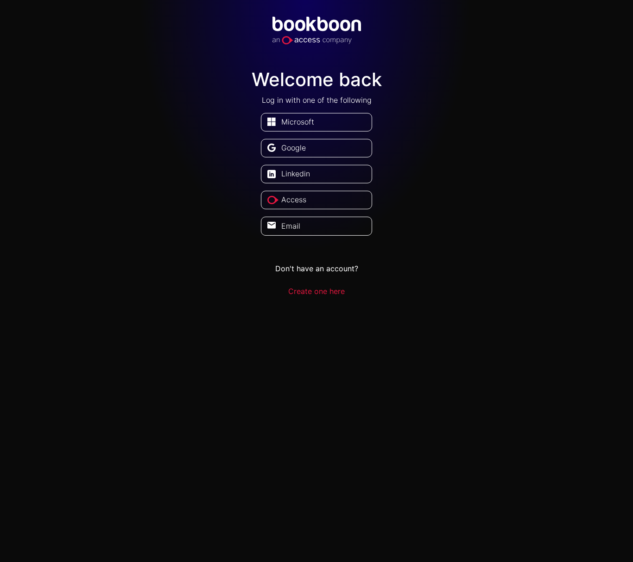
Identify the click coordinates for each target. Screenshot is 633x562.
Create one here (316, 291)
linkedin (295, 173)
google (293, 147)
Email (290, 226)
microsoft (297, 121)
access (293, 199)
